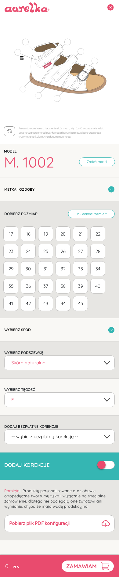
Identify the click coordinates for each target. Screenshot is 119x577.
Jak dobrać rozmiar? (91, 214)
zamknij (108, 7)
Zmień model (97, 162)
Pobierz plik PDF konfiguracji (39, 523)
